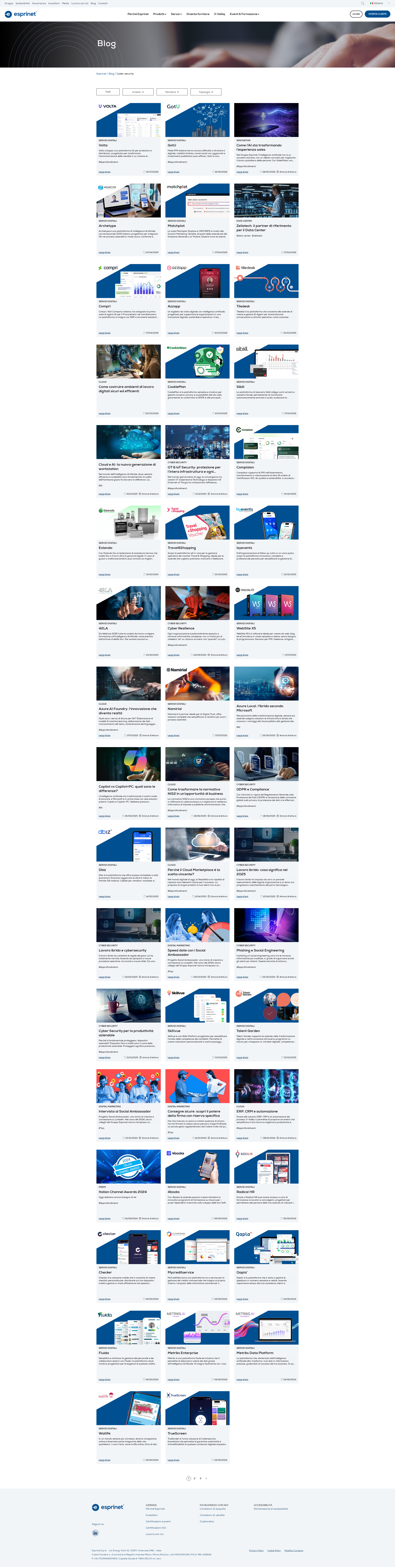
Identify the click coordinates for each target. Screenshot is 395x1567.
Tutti (108, 92)
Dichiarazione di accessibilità (271, 1509)
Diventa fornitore (198, 14)
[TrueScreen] (197, 1408)
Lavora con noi (79, 3)
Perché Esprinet (138, 14)
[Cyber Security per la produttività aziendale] (128, 1006)
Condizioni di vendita (212, 1515)
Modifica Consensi (294, 1551)
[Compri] (128, 281)
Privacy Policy (256, 1551)
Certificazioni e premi (158, 1522)
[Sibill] (266, 361)
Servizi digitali (108, 141)
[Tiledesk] (266, 281)
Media (65, 3)
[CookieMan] (197, 361)
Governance (39, 3)
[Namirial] (197, 683)
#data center (243, 236)
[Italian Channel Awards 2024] (128, 1167)
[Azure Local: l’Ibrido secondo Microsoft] (266, 683)
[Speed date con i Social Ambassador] (197, 925)
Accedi (356, 14)
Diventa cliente (378, 14)
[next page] (206, 1478)
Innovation (243, 141)
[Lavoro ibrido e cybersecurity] (128, 925)
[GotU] (197, 120)
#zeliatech (257, 236)
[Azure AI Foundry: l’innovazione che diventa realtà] (128, 683)
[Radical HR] (266, 1167)
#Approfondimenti (108, 162)
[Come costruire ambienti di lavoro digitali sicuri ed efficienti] (128, 361)
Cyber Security (177, 463)
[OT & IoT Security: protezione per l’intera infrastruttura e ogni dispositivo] (197, 442)
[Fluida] (128, 1328)
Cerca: (362, 3)
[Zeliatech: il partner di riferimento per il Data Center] (266, 200)
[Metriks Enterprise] (197, 1328)
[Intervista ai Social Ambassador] (128, 1086)
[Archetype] (128, 200)
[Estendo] (128, 522)
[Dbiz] (128, 844)
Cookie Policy (274, 1551)
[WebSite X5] (266, 603)
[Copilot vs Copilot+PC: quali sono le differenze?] (128, 764)
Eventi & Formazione (243, 14)
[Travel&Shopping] (197, 522)
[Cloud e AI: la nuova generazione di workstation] (128, 442)
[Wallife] (128, 1408)
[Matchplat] (197, 200)
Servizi (175, 14)
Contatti (103, 3)
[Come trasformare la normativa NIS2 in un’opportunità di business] (197, 764)
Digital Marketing (179, 946)
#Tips (170, 972)
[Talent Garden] (266, 1006)
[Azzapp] (197, 281)
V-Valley (219, 14)
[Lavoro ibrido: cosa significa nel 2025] (266, 844)
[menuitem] (138, 14)
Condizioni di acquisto (213, 1509)
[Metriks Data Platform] (266, 1328)
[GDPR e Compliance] (266, 764)
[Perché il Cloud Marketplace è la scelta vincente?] (197, 844)
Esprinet (101, 74)
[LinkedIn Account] (96, 1534)
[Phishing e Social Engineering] (266, 925)
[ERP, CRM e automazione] (266, 1086)
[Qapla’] (266, 1247)
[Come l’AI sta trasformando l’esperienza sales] (266, 120)
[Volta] (128, 120)
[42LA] (128, 603)
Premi (102, 1187)
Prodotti (158, 14)
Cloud (103, 382)
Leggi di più (104, 172)
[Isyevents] (266, 522)
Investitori (54, 3)
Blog (93, 3)
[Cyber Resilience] (197, 603)
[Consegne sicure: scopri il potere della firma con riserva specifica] (197, 1086)
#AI (100, 486)
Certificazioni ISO (156, 1528)
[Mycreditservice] (197, 1247)
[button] (379, 4)
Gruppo (9, 3)
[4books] (197, 1167)
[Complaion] (266, 442)
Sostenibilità (23, 3)
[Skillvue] (197, 1006)
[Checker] (128, 1247)
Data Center (244, 221)
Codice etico (207, 1522)
